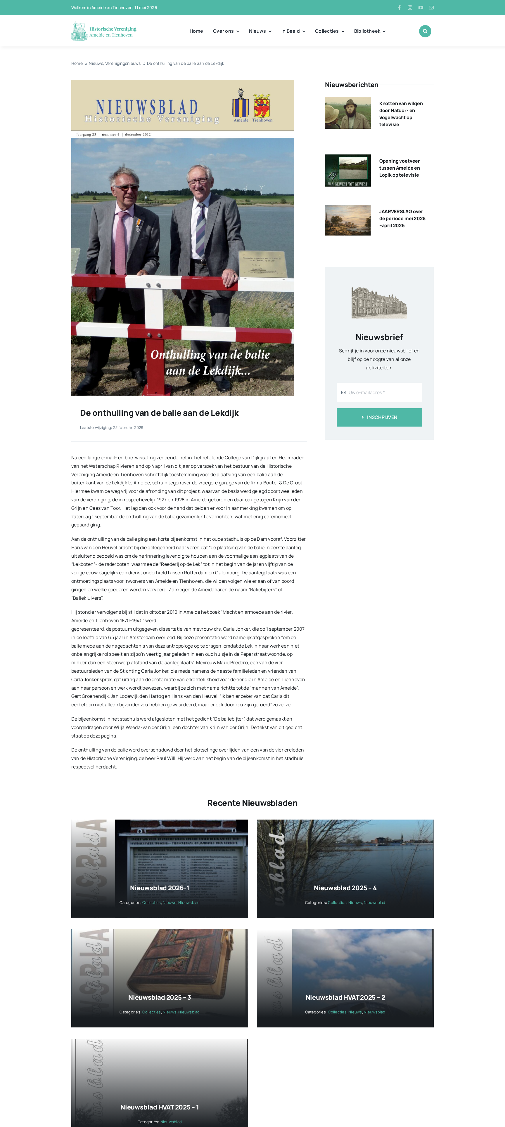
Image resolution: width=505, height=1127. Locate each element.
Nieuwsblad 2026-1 (159, 887)
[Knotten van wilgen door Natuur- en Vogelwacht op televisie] (348, 101)
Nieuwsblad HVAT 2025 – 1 (159, 1107)
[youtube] (420, 7)
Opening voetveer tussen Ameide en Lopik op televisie (399, 168)
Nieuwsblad (189, 902)
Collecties (151, 902)
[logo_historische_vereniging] (103, 23)
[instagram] (410, 7)
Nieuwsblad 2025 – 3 (159, 997)
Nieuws (169, 902)
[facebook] (399, 7)
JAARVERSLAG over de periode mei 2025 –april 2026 (402, 218)
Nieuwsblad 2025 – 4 (345, 887)
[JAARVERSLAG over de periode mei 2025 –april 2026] (348, 209)
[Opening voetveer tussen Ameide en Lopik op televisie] (348, 158)
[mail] (431, 7)
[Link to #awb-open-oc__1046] (425, 31)
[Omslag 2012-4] (182, 82)
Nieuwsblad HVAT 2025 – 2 (345, 997)
